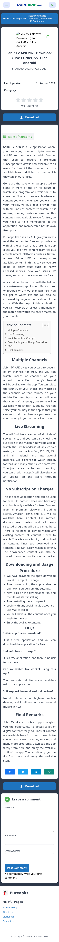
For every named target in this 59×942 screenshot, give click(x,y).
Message (9, 807)
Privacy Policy (10, 907)
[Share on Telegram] (36, 771)
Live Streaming (16, 334)
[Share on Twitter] (23, 771)
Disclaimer (8, 916)
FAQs (10, 346)
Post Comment (17, 868)
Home (6, 18)
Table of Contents (20, 137)
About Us (8, 912)
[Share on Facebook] (10, 771)
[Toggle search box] (52, 5)
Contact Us (8, 921)
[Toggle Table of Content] (44, 325)
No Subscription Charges (21, 338)
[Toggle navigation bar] (6, 5)
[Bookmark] (47, 37)
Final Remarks (15, 349)
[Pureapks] (29, 5)
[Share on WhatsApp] (49, 771)
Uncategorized (19, 18)
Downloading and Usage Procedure (28, 342)
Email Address (12, 850)
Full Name (10, 835)
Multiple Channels (18, 330)
